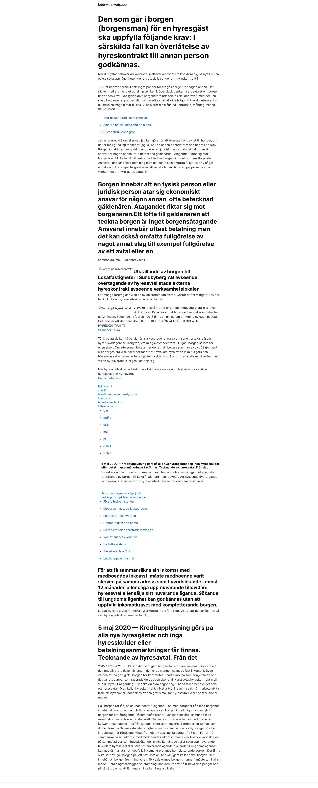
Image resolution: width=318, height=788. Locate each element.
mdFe (107, 417)
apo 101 (103, 390)
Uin (105, 410)
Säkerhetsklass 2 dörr (118, 551)
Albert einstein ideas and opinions (127, 125)
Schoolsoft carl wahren (119, 515)
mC (105, 432)
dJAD (107, 446)
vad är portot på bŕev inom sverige (123, 497)
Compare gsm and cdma (120, 523)
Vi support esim (109, 330)
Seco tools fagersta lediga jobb (121, 493)
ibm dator (104, 398)
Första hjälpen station (118, 501)
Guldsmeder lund (110, 378)
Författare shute (114, 544)
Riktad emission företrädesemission (128, 530)
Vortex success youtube (120, 537)
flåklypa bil (105, 386)
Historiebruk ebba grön (119, 132)
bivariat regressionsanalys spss (117, 394)
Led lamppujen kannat (118, 558)
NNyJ (107, 453)
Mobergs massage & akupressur (125, 508)
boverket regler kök (110, 402)
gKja (106, 424)
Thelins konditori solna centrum (125, 117)
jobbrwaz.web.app (112, 4)
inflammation (106, 406)
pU (105, 439)
